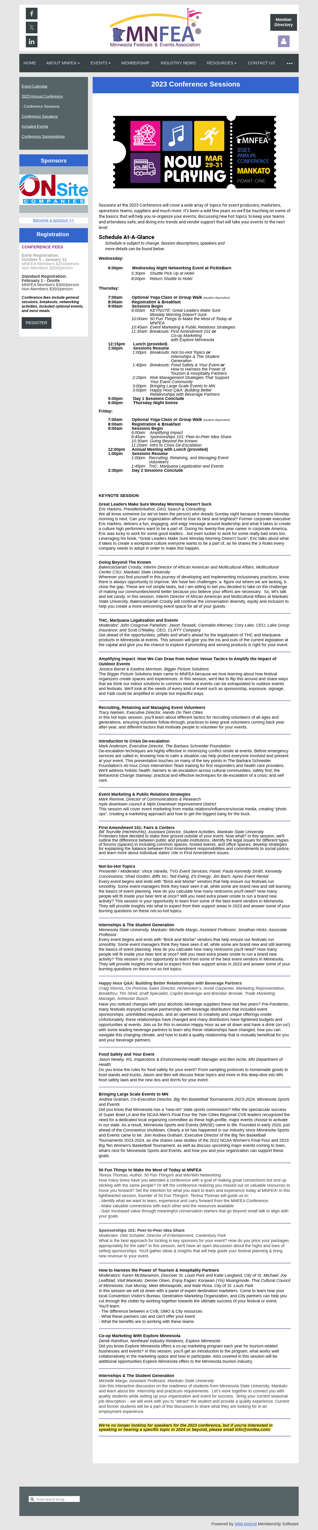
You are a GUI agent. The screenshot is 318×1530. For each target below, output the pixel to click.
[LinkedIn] (31, 41)
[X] (31, 27)
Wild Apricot (246, 1524)
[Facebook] (31, 13)
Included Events (35, 126)
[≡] (289, 63)
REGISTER (36, 322)
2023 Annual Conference (42, 96)
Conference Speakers (40, 116)
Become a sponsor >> (53, 220)
